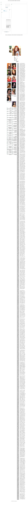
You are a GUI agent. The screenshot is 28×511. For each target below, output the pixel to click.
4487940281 (18, 244)
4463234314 (18, 278)
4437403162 (18, 223)
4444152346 (18, 175)
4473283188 (18, 215)
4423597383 (18, 125)
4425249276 (18, 222)
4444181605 (18, 362)
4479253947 (18, 332)
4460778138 (18, 200)
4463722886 (18, 195)
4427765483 (18, 353)
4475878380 (18, 95)
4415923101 (18, 446)
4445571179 (18, 142)
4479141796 (18, 268)
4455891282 (18, 448)
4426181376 (18, 320)
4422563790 (18, 201)
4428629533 (18, 454)
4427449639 (18, 427)
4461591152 (18, 405)
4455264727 (18, 459)
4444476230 (18, 161)
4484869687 (18, 194)
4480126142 (18, 137)
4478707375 (18, 277)
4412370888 (18, 246)
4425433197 (18, 333)
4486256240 (18, 236)
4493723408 (18, 172)
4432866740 (18, 494)
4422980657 (18, 102)
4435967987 (18, 250)
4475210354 (18, 343)
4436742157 (18, 294)
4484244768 (18, 404)
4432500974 (18, 387)
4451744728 (18, 257)
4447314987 (18, 456)
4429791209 (18, 497)
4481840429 (18, 187)
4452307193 (18, 318)
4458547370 (18, 325)
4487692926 (18, 490)
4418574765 (18, 350)
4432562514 (18, 464)
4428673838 (18, 365)
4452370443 (18, 345)
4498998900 (18, 185)
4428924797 (18, 290)
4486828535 (18, 322)
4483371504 (18, 375)
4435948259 (18, 119)
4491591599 (18, 116)
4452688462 (18, 88)
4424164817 (18, 312)
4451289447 (18, 281)
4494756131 (18, 168)
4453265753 (18, 368)
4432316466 (18, 138)
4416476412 (18, 465)
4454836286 (18, 150)
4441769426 (18, 227)
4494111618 (18, 371)
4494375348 (18, 408)
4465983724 (18, 78)
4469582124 (18, 270)
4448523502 (18, 492)
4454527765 (18, 92)
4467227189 (18, 188)
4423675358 (18, 346)
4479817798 (18, 295)
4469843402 (18, 219)
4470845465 (18, 308)
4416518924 (18, 394)
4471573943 (18, 73)
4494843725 (18, 286)
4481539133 (18, 94)
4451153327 (18, 158)
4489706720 (18, 193)
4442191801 (18, 428)
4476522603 (18, 409)
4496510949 (18, 344)
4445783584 (18, 239)
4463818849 (18, 243)
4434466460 (18, 148)
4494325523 (18, 255)
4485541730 (18, 127)
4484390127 (18, 389)
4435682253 (18, 86)
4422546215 (18, 177)
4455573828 (18, 366)
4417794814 (18, 445)
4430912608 (18, 438)
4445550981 (18, 384)
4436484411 (18, 411)
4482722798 (18, 407)
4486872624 (18, 473)
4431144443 (18, 425)
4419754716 (18, 328)
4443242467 (18, 315)
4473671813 (18, 421)
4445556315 (18, 319)
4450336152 (18, 100)
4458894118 (18, 242)
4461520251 (18, 118)
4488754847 (18, 373)
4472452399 (18, 156)
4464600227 (18, 423)
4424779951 (18, 466)
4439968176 (18, 190)
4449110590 (18, 415)
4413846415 (18, 317)
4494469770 (18, 291)
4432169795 (18, 96)
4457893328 (18, 482)
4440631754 (18, 335)
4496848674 (18, 153)
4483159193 (18, 113)
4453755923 (18, 292)
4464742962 (18, 382)
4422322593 (18, 391)
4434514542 (18, 306)
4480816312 (18, 361)
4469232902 (18, 444)
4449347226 (18, 74)
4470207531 (18, 143)
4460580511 (18, 111)
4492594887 (18, 115)
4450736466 (18, 276)
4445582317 (18, 196)
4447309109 (18, 381)
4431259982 (18, 349)
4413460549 (18, 279)
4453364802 (18, 261)
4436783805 (18, 249)
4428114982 (18, 296)
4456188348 (18, 121)
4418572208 (18, 231)
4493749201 (18, 390)
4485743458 (18, 89)
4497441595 (18, 309)
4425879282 (18, 483)
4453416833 (18, 478)
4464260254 (18, 253)
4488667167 (18, 426)
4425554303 (18, 241)
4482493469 (18, 285)
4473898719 (18, 202)
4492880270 (18, 171)
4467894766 (18, 372)
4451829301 (18, 420)
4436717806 (18, 293)
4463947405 (18, 434)
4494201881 (18, 262)
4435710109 (18, 450)
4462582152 (18, 397)
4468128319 (18, 410)
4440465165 (18, 132)
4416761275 (18, 327)
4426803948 (18, 484)
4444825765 (18, 331)
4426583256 (18, 398)
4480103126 (18, 230)
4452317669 (18, 310)
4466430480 (18, 75)
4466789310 (18, 419)
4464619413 (18, 307)
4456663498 (18, 487)
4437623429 (18, 225)
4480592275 (18, 105)
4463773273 (18, 453)
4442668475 (18, 352)
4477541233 (18, 254)
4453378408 (18, 412)
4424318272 (18, 356)
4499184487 (18, 207)
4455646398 (18, 311)
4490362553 (18, 120)
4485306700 (18, 79)
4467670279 (18, 378)
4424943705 (18, 313)
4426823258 (18, 245)
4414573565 (18, 338)
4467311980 (18, 226)
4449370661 (18, 471)
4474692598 (18, 97)
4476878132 (18, 149)
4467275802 (18, 82)
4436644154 (18, 316)
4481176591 (18, 130)
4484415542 (18, 131)
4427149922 (18, 477)
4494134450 (18, 144)
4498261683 (18, 65)
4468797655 (18, 124)
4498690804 (18, 360)
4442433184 (18, 385)
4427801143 (18, 205)
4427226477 (18, 305)
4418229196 (18, 491)
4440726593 (18, 367)
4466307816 (18, 176)
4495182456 (18, 442)
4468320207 (18, 347)
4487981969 (18, 220)
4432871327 (18, 151)
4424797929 (18, 216)
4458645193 (18, 179)
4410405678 (18, 66)
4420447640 (18, 90)
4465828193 (18, 134)
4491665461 (18, 364)
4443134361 (18, 355)
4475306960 (18, 467)
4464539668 (18, 417)
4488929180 (18, 206)
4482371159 (18, 67)
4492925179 (18, 238)
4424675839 (18, 234)
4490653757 (18, 180)
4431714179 (18, 183)
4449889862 (18, 402)
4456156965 (18, 152)
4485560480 (18, 112)
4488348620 (18, 300)
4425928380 (18, 289)
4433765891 (18, 489)
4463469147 (18, 214)
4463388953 (18, 72)
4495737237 (18, 146)
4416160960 (18, 374)
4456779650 (18, 170)
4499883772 (18, 430)
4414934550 (18, 299)
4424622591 (18, 126)
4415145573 (18, 498)
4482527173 (18, 109)
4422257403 (18, 314)
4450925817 (18, 369)
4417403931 (18, 107)
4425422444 (18, 393)
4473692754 (18, 288)
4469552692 (18, 475)
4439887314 (18, 63)
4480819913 (18, 439)
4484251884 (18, 342)
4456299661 (18, 495)
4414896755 (18, 166)
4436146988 (18, 135)
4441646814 (18, 84)
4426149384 (18, 98)
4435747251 (18, 437)
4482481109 (18, 479)
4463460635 (18, 396)
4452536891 (18, 443)
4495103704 (18, 264)
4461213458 (18, 472)
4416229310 (18, 380)
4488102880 (18, 260)
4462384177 (18, 189)
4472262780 (18, 159)
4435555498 (18, 178)
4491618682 (18, 422)
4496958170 (18, 424)
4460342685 (18, 287)
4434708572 (18, 240)
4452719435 (18, 272)
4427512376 (18, 359)
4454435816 (18, 140)
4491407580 (18, 70)
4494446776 (18, 271)
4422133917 (18, 392)
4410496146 (18, 457)
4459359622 (18, 461)
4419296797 (18, 323)
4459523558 (18, 209)
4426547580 (18, 197)
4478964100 (18, 160)
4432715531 (18, 128)
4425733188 (18, 123)
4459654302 (18, 221)
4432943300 (18, 436)
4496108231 (18, 363)
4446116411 (18, 429)
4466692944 (18, 259)
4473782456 (18, 440)
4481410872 (18, 114)
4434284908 (18, 334)
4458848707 (18, 330)
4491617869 (18, 199)
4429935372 (18, 485)
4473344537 (18, 235)
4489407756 (18, 274)
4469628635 (18, 406)
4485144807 (18, 280)
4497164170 (18, 441)
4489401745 (18, 204)
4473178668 (18, 252)
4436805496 (18, 386)
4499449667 (18, 399)
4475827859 (18, 76)
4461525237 (18, 449)
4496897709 (18, 468)
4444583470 (18, 324)
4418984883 (18, 460)
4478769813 (18, 326)
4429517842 (18, 129)
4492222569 (18, 198)
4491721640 (18, 263)
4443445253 (18, 104)
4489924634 (18, 133)
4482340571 (18, 455)
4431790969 (18, 275)
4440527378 (18, 486)
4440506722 (18, 447)
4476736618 (18, 357)
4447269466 (18, 110)
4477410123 (18, 416)
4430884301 (18, 164)
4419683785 (18, 233)
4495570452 (18, 93)
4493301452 (18, 163)
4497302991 (18, 64)
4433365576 (18, 68)
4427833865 (18, 354)
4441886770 (18, 304)
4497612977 (18, 101)
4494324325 (18, 69)
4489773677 (18, 481)
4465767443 (18, 476)
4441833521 (18, 108)
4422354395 (18, 256)
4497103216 (18, 400)
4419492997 (18, 379)
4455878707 (18, 499)
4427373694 (18, 470)
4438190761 (18, 329)
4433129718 (18, 433)
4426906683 (18, 493)
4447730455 (18, 383)
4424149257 (18, 145)
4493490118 (18, 403)
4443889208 (18, 106)
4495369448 (18, 208)
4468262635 (18, 282)
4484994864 (18, 169)
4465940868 (18, 81)
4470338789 (18, 458)
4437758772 (18, 258)
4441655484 (18, 283)
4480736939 (18, 165)
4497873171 (18, 91)
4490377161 (18, 85)
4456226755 (18, 452)
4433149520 (18, 431)
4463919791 (18, 211)
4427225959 (18, 184)
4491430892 (18, 298)
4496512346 (18, 418)
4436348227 (18, 218)
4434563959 (18, 269)
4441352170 (18, 273)
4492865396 (18, 370)
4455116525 (18, 232)
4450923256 (18, 462)
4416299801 (18, 267)
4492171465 (18, 157)
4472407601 (18, 122)
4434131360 (18, 103)
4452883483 (18, 83)
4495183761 (18, 248)
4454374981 (18, 181)
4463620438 (18, 212)
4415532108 (18, 141)
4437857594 (18, 401)
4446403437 (18, 297)
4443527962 (18, 182)
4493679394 (18, 203)
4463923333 (18, 224)
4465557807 (18, 251)
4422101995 (18, 213)
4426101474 (18, 474)
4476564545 (18, 301)
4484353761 (18, 237)
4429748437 (18, 174)
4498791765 (18, 186)
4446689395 (18, 435)
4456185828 (18, 496)
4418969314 (18, 139)
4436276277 (18, 351)
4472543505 (18, 87)
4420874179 (18, 337)
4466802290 (18, 162)
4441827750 (18, 217)
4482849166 (18, 167)
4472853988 (18, 71)
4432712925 (18, 348)
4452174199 (18, 341)
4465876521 (18, 463)
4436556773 (18, 336)
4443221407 (18, 77)
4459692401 (18, 147)
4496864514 (18, 480)
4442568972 (18, 388)
